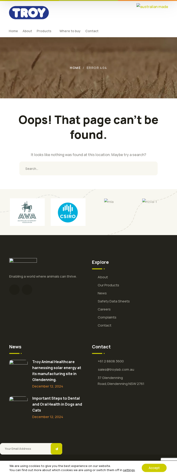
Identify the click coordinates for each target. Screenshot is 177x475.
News (102, 293)
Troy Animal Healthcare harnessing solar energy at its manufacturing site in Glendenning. (56, 370)
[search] (161, 31)
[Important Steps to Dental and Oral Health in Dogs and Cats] (18, 405)
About (103, 277)
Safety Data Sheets (114, 301)
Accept (154, 468)
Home (75, 67)
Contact (104, 325)
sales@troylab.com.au (116, 369)
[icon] (14, 289)
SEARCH (150, 168)
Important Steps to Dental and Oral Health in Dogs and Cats (57, 404)
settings (129, 470)
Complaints (107, 317)
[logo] (29, 12)
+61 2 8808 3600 (111, 361)
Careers (104, 309)
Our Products (108, 285)
